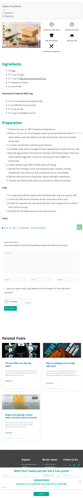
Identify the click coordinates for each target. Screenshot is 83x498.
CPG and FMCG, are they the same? (18, 364)
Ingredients (8, 12)
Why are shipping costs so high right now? (60, 364)
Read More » (9, 381)
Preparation (9, 16)
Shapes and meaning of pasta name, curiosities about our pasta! (21, 416)
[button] (80, 469)
